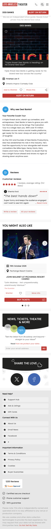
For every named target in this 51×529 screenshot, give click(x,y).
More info (36, 293)
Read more (42, 203)
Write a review (10, 211)
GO (44, 348)
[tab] (22, 305)
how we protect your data (28, 343)
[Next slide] (44, 243)
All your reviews (28, 211)
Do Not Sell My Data (28, 525)
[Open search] (42, 4)
